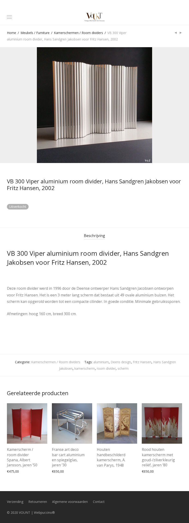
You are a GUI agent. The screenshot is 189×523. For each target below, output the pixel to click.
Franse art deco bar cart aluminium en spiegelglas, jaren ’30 (68, 457)
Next (181, 105)
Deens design (121, 362)
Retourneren (37, 501)
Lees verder (103, 464)
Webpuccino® (44, 512)
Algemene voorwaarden (70, 501)
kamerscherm (84, 368)
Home (11, 33)
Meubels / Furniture (35, 33)
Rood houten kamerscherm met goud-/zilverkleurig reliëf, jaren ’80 (158, 457)
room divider (106, 368)
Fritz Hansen (142, 362)
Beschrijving (94, 235)
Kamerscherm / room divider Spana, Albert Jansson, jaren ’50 (22, 457)
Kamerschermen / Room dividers (78, 33)
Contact (99, 501)
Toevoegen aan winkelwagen (26, 471)
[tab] (94, 236)
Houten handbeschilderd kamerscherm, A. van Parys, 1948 (111, 457)
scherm (123, 368)
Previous (8, 105)
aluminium (101, 362)
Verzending (15, 501)
